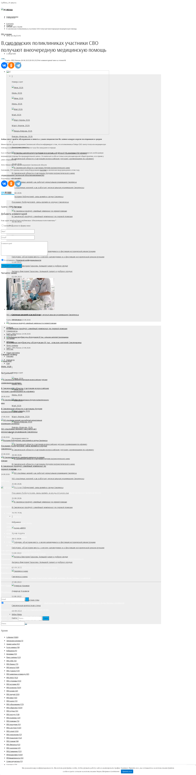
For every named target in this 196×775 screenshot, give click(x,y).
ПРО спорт (12, 731)
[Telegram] (18, 65)
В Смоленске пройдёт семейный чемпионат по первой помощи (42, 216)
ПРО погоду (12, 714)
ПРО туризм (12, 741)
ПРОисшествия (14, 27)
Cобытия (11, 53)
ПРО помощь (12, 721)
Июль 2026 (6, 366)
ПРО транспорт (14, 738)
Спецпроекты (11, 331)
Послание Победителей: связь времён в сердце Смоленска (40, 202)
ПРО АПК (11, 661)
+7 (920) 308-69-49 (13, 517)
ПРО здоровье (6, 34)
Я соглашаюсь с (22, 260)
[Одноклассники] (11, 65)
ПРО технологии (14, 734)
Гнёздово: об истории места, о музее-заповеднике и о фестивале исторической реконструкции (58, 256)
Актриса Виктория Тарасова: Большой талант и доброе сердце (42, 271)
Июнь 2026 (17, 394)
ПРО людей (12, 694)
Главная (10, 18)
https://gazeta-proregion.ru (16, 537)
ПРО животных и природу (17, 674)
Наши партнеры (13, 352)
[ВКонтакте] (4, 65)
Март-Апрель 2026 (21, 416)
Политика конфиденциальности (13, 573)
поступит (43, 170)
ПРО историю (13, 684)
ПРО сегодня (13, 728)
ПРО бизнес (12, 664)
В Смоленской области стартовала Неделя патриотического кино (43, 173)
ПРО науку (11, 701)
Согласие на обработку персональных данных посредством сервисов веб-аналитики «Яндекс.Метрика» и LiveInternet (45, 578)
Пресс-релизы (12, 345)
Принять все (127, 771)
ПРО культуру (13, 35)
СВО (42, 175)
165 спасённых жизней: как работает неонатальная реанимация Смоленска (48, 187)
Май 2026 (16, 405)
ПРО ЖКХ (12, 677)
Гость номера (13, 647)
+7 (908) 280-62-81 (13, 526)
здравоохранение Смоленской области (16, 175)
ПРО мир (11, 697)
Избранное (11, 650)
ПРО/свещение (14, 751)
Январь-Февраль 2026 (22, 136)
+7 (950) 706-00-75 (13, 530)
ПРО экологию (13, 748)
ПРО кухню (12, 691)
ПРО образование (15, 704)
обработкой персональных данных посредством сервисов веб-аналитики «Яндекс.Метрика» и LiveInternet (84, 603)
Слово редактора (14, 761)
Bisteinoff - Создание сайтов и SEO (26, 620)
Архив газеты (13, 644)
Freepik (8, 585)
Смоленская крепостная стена (26, 605)
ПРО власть (12, 667)
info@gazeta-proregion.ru (16, 533)
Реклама (9, 356)
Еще (8, 363)
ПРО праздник (13, 724)
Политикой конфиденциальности (28, 260)
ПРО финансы (13, 744)
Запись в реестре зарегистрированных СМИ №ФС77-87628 (23, 554)
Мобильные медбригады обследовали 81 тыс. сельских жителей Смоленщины (43, 342)
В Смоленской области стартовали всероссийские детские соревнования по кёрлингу (53, 158)
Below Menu (17, 614)
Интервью (11, 654)
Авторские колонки (14, 640)
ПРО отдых (12, 711)
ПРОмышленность (14, 758)
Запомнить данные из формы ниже (17, 225)
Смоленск (11, 764)
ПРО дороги (13, 671)
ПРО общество (14, 707)
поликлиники (36, 175)
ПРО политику (13, 718)
